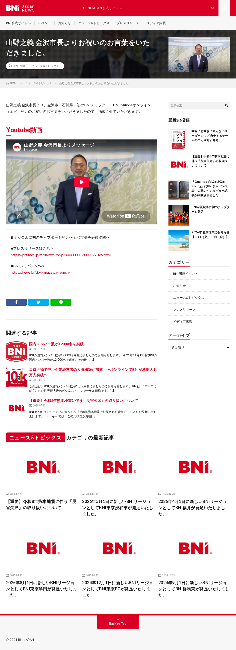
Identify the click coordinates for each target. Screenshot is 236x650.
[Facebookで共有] (16, 302)
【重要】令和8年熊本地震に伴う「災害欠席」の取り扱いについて (83, 400)
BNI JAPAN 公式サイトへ (103, 8)
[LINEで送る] (60, 302)
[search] (226, 105)
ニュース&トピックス (93, 23)
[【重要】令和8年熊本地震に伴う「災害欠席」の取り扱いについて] (16, 408)
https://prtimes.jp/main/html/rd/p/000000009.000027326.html (61, 254)
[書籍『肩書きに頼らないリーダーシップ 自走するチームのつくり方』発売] (178, 139)
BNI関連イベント (185, 274)
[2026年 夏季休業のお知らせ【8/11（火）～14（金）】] (178, 240)
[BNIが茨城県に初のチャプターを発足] (178, 215)
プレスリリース (128, 23)
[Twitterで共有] (38, 302)
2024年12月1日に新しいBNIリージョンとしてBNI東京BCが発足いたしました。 (117, 589)
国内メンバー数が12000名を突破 (56, 344)
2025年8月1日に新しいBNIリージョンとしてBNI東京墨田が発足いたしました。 (41, 589)
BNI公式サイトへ (18, 23)
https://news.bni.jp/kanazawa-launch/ (40, 272)
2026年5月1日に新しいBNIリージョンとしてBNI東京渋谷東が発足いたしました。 (117, 507)
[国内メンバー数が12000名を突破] (16, 351)
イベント (44, 23)
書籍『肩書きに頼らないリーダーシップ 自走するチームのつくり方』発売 (210, 135)
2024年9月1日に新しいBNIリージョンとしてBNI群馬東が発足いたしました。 (194, 589)
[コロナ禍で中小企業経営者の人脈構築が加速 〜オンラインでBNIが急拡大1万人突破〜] (16, 377)
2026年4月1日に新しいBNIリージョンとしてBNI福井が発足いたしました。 (192, 507)
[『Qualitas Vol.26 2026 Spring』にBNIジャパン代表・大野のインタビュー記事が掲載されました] (178, 190)
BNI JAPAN (26, 639)
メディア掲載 (156, 23)
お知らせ (64, 23)
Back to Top (118, 623)
